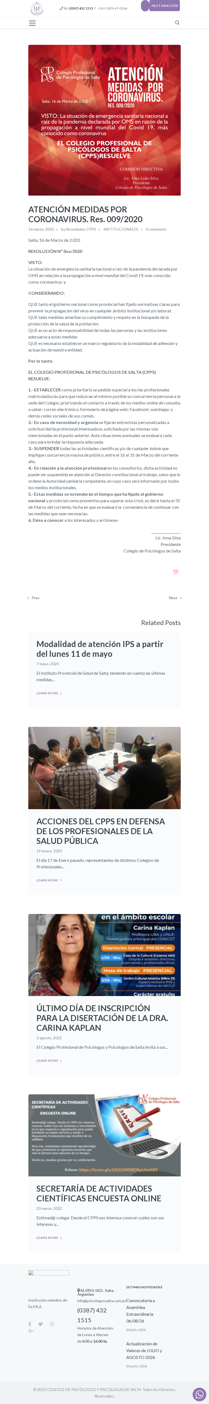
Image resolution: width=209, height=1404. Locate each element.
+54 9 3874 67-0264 (113, 8)
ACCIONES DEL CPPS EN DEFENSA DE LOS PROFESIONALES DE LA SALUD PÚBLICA (100, 831)
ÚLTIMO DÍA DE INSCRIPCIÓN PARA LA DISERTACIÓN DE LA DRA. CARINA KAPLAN (102, 1017)
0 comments (156, 229)
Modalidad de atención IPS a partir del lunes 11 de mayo (99, 648)
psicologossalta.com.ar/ (107, 1300)
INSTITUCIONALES (120, 229)
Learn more (47, 693)
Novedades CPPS (81, 229)
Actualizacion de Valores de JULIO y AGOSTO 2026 (144, 1350)
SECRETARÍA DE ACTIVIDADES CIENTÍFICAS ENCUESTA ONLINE (98, 1193)
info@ (82, 1300)
